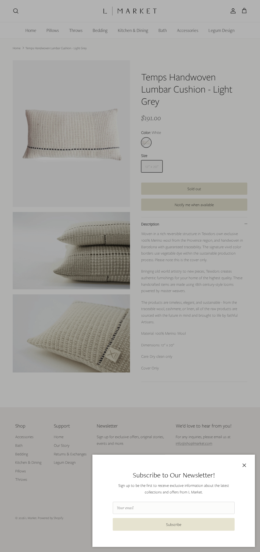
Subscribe (173, 524)
